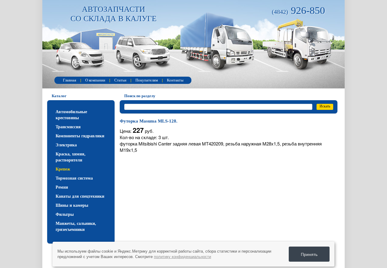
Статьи (120, 80)
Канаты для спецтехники (80, 196)
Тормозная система (74, 178)
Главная (69, 80)
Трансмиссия (68, 127)
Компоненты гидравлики (80, 136)
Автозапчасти (113, 14)
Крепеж (63, 169)
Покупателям (146, 80)
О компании (95, 80)
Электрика (66, 145)
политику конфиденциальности (182, 256)
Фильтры (65, 214)
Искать (325, 106)
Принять (309, 254)
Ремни (62, 187)
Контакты (175, 80)
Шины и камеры (72, 205)
